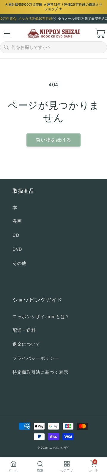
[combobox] (57, 47)
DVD (17, 249)
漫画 (17, 221)
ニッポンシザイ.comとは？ (41, 316)
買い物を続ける (53, 140)
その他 (19, 263)
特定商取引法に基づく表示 (40, 372)
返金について (26, 344)
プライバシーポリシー (35, 358)
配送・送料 (24, 330)
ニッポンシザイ (59, 447)
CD (15, 235)
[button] (7, 34)
